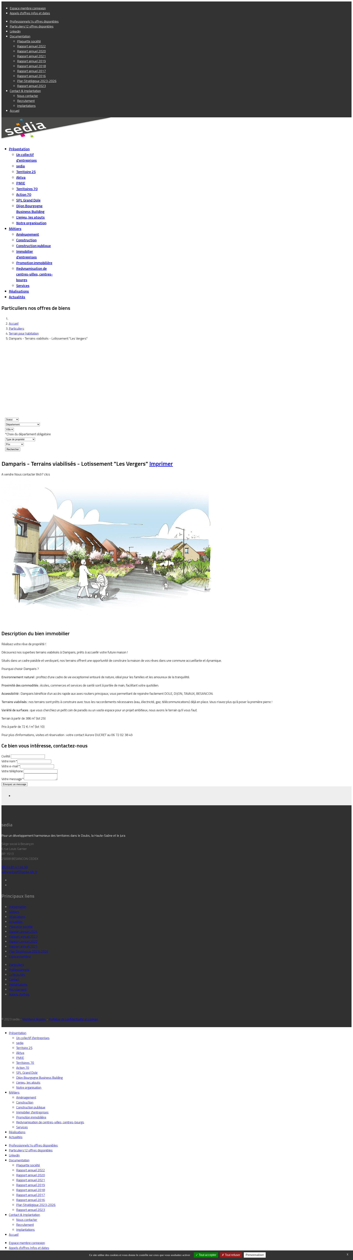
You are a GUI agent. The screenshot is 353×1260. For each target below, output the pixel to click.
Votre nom (9, 761)
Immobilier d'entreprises (26, 254)
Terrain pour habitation (24, 333)
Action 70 (23, 194)
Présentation (19, 149)
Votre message (12, 778)
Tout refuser (232, 1255)
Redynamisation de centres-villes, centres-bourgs (34, 274)
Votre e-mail (10, 766)
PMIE (20, 183)
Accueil (13, 323)
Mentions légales (34, 1019)
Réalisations (19, 291)
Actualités (17, 297)
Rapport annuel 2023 (23, 936)
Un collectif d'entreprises (26, 157)
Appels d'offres (19, 994)
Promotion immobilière (34, 263)
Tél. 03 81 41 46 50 (14, 866)
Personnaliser (255, 1255)
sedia (20, 166)
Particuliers (16, 328)
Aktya (21, 177)
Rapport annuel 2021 (23, 946)
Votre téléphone (12, 771)
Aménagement (27, 234)
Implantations (18, 984)
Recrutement (17, 989)
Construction (26, 240)
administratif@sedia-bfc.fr (19, 871)
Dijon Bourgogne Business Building (30, 208)
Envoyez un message (14, 784)
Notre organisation (31, 223)
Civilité (5, 756)
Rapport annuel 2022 (23, 941)
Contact (14, 979)
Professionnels (19, 969)
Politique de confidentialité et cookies (73, 1019)
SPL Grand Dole (28, 200)
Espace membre (20, 956)
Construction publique (33, 245)
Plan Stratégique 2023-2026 (28, 951)
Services (22, 285)
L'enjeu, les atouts (30, 217)
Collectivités (17, 974)
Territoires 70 (27, 189)
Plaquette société (21, 926)
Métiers (15, 228)
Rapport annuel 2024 (23, 931)
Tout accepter (207, 1255)
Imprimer (161, 463)
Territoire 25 (26, 171)
